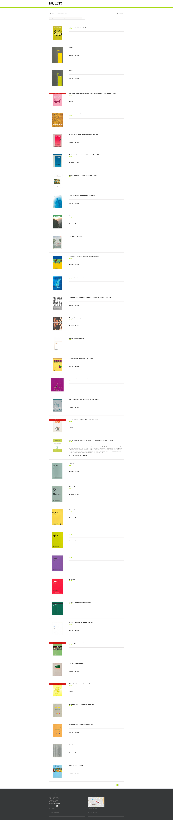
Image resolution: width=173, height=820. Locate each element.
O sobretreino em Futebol (76, 338)
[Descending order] (64, 18)
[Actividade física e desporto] (57, 120)
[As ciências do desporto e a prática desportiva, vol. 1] (57, 140)
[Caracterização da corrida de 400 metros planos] (57, 181)
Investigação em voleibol (76, 765)
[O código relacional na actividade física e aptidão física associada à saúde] (57, 303)
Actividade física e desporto (77, 114)
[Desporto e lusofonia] (57, 222)
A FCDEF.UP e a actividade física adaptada (81, 622)
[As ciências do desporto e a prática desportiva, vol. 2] (57, 161)
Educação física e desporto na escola (79, 683)
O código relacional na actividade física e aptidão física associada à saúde (90, 297)
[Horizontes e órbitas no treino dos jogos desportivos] (57, 262)
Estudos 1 (71, 463)
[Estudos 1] (57, 471)
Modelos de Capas (91, 818)
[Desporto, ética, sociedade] (57, 669)
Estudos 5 (72, 556)
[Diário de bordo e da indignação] (57, 33)
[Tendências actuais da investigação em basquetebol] (57, 405)
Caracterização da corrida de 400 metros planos (83, 175)
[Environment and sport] (57, 242)
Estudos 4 (72, 533)
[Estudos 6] (57, 586)
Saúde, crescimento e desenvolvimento (80, 379)
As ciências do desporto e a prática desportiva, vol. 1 (84, 134)
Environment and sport (75, 236)
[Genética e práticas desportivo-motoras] (57, 751)
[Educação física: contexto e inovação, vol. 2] (57, 730)
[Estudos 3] (57, 517)
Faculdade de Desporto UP (55, 812)
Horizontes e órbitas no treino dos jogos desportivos (84, 256)
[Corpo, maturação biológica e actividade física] (57, 201)
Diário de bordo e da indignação (78, 27)
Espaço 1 (71, 47)
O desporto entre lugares (76, 317)
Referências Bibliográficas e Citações (95, 815)
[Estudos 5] (57, 563)
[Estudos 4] (57, 540)
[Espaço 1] (57, 55)
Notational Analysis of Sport (77, 277)
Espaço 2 (71, 70)
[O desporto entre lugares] (57, 324)
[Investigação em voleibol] (57, 771)
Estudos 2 (72, 486)
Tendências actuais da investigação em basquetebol (84, 399)
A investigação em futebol (76, 643)
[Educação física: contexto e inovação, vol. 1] (57, 710)
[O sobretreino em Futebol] (57, 344)
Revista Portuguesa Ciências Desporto (57, 815)
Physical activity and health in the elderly (81, 358)
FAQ (51, 818)
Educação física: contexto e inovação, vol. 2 (81, 724)
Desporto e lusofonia (75, 216)
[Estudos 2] (57, 494)
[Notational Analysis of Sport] (57, 283)
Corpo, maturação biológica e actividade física (82, 195)
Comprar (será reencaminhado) (75, 455)
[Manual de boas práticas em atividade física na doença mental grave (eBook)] (57, 445)
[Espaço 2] (57, 78)
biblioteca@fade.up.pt (56, 803)
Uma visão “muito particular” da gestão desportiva (83, 419)
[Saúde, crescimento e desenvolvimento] (57, 385)
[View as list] (83, 18)
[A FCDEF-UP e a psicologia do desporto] (57, 608)
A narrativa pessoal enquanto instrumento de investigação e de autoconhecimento (92, 93)
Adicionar (72, 34)
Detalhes (77, 34)
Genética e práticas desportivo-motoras (80, 745)
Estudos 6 (72, 579)
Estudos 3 (72, 510)
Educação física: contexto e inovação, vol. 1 (81, 704)
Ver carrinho (120, 13)
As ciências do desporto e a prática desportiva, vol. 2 (84, 154)
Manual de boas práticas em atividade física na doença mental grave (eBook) (91, 440)
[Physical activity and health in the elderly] (57, 364)
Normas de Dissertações (92, 812)
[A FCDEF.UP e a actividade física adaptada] (57, 628)
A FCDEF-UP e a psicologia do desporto (80, 602)
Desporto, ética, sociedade (76, 663)
